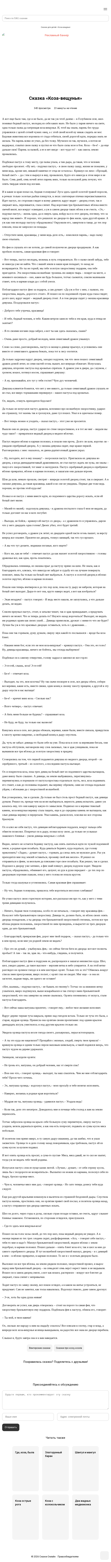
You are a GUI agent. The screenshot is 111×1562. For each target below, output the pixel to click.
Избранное (91, 8)
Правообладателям (68, 1556)
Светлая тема (98, 8)
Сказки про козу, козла (69, 1347)
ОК (47, 1371)
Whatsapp (71, 1371)
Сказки (12, 6)
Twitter (39, 1371)
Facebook (31, 1371)
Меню (105, 8)
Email (79, 1371)
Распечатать (87, 1371)
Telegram (63, 1371)
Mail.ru (55, 1371)
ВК (23, 1371)
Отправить (11, 1427)
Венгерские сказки (39, 1347)
